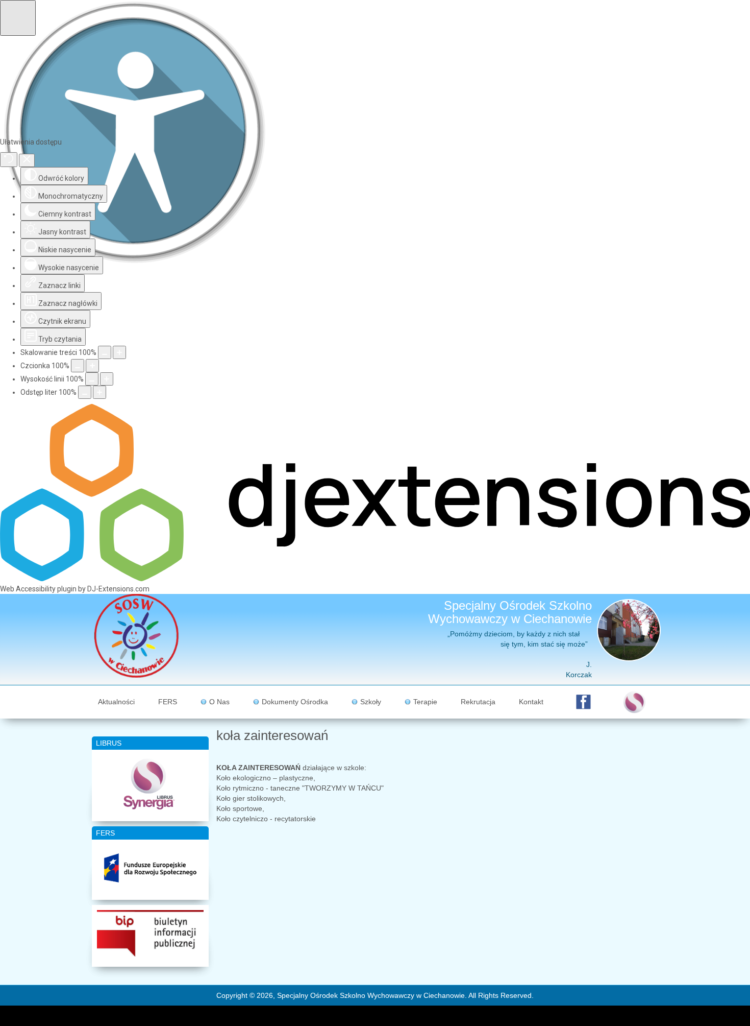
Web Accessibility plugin (38, 589)
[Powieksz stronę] (119, 352)
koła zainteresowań (272, 735)
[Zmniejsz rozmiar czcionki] (77, 365)
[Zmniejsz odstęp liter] (84, 392)
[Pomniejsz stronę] (104, 352)
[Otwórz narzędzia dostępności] (18, 18)
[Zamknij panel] (27, 160)
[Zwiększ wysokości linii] (106, 379)
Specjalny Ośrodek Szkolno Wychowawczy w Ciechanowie (510, 612)
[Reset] (8, 159)
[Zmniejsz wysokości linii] (91, 379)
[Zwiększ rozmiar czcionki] (92, 365)
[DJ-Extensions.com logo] (375, 579)
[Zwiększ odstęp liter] (99, 392)
